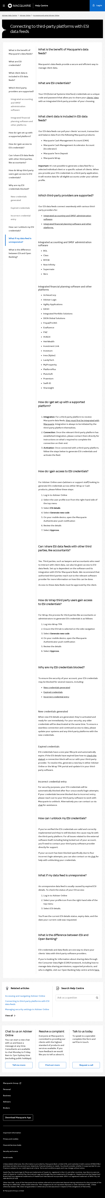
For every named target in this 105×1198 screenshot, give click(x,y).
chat (40, 805)
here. (96, 970)
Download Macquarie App (18, 1117)
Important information (12, 1133)
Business (7, 1095)
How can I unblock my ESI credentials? (21, 229)
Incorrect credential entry (20, 217)
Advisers (7, 1102)
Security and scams (10, 1151)
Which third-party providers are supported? (21, 89)
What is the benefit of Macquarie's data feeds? (21, 52)
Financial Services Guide (12, 1145)
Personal (7, 1089)
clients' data (93, 97)
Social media (8, 1157)
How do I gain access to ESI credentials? (20, 146)
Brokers (6, 1108)
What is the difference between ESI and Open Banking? (20, 253)
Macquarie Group (10, 1083)
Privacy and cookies (10, 1139)
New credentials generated (19, 198)
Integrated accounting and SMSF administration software (22, 104)
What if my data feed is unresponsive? (20, 240)
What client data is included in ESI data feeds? (18, 76)
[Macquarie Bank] (19, 6)
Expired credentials (20, 208)
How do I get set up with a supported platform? (21, 134)
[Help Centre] (42, 6)
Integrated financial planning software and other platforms (22, 121)
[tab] (19, 52)
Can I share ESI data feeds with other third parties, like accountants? (21, 159)
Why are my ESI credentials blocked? (19, 187)
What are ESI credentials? (15, 63)
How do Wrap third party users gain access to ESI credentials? (21, 174)
